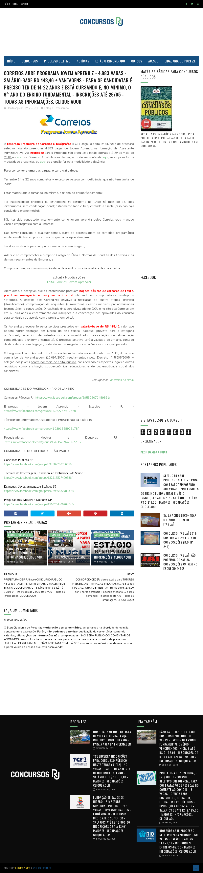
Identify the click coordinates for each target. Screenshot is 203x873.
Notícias (83, 61)
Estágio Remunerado (110, 61)
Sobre (15, 3)
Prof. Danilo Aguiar (154, 452)
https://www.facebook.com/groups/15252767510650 (40, 411)
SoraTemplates (22, 867)
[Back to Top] (196, 868)
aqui (105, 157)
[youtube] (197, 4)
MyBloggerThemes (42, 867)
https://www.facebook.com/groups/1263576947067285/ (43, 442)
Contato (24, 3)
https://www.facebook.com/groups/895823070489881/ (72, 398)
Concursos (30, 61)
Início (7, 3)
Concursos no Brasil (121, 380)
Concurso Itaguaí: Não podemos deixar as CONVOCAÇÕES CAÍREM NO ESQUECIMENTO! (180, 562)
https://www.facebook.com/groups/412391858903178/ (41, 429)
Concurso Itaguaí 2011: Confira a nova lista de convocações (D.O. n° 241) (180, 540)
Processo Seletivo (57, 61)
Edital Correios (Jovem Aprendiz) (69, 282)
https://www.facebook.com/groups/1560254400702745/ (39, 504)
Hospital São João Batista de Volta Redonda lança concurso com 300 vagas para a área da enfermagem (112, 738)
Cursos (136, 61)
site (19, 157)
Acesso (153, 61)
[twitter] (192, 4)
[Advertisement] (101, 41)
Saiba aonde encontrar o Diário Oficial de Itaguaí (179, 519)
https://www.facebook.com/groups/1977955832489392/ (39, 491)
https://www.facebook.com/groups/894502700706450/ (38, 464)
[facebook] (186, 4)
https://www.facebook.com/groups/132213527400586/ (38, 477)
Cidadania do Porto (179, 61)
